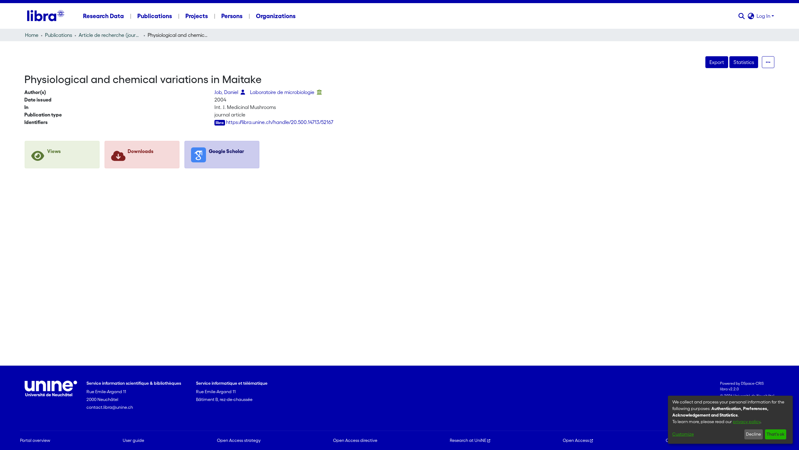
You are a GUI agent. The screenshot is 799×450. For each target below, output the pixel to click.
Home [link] (31, 35)
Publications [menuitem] (154, 15)
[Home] (46, 16)
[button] (741, 16)
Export (716, 62)
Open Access (576, 440)
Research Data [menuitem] (103, 15)
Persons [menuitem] (232, 15)
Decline (753, 434)
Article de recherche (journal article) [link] (110, 35)
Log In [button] (764, 16)
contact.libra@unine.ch (109, 407)
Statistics (743, 62)
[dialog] (730, 420)
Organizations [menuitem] (276, 15)
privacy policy (746, 421)
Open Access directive (355, 440)
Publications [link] (58, 35)
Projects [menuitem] (196, 15)
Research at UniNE (468, 440)
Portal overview (35, 440)
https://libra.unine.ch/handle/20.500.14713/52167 (279, 122)
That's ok (775, 434)
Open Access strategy (239, 440)
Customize (683, 434)
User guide (133, 440)
